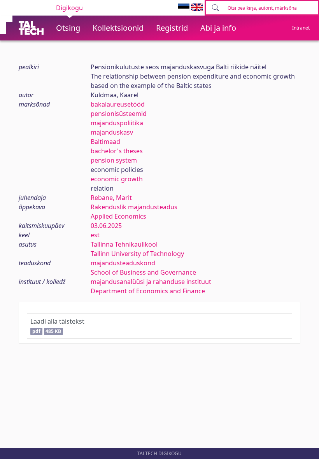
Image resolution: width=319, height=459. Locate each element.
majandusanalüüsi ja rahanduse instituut (151, 281)
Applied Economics (118, 216)
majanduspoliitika (117, 123)
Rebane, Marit (111, 197)
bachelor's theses (117, 151)
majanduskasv (112, 132)
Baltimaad (105, 141)
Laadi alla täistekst (57, 326)
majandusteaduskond (123, 263)
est (95, 235)
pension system (114, 160)
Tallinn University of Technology (137, 253)
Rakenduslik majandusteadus (134, 207)
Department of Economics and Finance (148, 291)
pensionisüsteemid (119, 113)
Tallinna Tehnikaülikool (124, 244)
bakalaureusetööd (118, 104)
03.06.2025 (106, 225)
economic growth (117, 179)
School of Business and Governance (143, 272)
